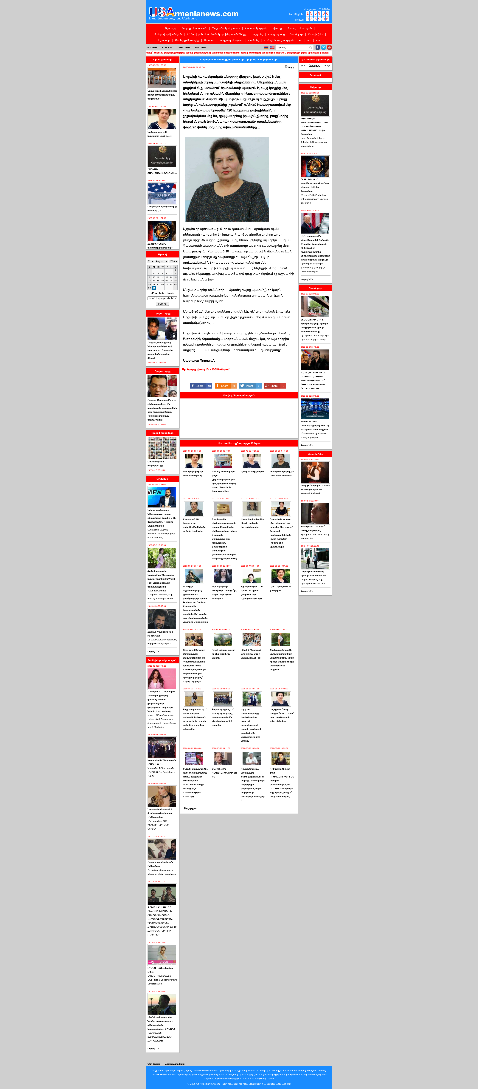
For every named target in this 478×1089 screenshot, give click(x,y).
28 (171, 284)
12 (162, 277)
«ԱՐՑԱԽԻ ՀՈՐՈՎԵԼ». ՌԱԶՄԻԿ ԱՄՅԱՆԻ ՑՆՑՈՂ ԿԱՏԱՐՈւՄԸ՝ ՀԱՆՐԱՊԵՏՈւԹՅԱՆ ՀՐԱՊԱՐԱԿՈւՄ (313, 380)
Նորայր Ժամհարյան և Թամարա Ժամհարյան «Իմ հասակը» (160, 813)
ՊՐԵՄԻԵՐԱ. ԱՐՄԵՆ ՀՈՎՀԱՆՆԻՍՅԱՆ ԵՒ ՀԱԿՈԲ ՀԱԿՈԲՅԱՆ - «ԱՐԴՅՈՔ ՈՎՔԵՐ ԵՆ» (160, 913)
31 (154, 287)
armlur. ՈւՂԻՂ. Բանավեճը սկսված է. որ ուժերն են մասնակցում (315, 425)
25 (158, 284)
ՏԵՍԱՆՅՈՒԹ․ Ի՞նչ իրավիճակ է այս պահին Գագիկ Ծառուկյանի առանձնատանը (314, 325)
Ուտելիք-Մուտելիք (187, 40)
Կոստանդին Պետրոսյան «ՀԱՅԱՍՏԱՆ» (162, 762)
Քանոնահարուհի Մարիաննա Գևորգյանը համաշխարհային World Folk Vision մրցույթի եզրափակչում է (161, 579)
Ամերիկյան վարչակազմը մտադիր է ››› (162, 208)
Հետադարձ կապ (174, 1063)
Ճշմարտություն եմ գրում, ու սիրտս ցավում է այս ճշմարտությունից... (253, 592)
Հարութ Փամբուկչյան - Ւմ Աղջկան (161, 633)
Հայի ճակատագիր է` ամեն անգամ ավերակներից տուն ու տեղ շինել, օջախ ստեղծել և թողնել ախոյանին (195, 719)
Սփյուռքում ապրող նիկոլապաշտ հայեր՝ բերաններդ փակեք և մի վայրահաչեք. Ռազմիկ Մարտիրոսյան (162, 518)
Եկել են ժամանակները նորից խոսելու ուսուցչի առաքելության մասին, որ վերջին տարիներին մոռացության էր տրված (251, 725)
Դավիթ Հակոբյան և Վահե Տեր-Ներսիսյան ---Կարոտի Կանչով (315, 489)
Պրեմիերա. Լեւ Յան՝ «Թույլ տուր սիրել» (313, 528)
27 (166, 284)
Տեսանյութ (296, 34)
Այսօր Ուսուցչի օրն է (252, 471)
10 (154, 277)
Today (162, 293)
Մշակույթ (164, 40)
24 (154, 284)
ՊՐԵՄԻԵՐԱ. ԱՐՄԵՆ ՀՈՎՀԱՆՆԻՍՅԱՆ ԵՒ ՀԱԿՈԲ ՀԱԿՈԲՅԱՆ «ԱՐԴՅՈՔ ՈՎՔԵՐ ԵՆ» (162, 928)
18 (158, 280)
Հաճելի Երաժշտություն (279, 40)
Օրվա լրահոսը (162, 59)
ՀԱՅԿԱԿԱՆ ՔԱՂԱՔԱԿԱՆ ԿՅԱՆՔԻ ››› (162, 171)
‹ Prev (154, 293)
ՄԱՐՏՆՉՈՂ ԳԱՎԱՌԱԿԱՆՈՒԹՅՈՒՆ (224, 772)
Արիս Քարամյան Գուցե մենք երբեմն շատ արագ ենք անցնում (314, 142)
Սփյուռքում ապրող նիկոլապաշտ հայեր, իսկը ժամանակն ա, (161, 533)
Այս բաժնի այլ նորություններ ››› (239, 443)
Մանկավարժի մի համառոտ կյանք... (194, 473)
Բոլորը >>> (154, 651)
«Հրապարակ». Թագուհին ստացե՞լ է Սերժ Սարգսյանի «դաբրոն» (224, 592)
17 (154, 280)
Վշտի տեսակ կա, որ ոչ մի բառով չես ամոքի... (223, 653)
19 (162, 280)
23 (149, 284)
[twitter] (323, 47)
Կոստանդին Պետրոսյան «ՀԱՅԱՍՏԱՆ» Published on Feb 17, (162, 772)
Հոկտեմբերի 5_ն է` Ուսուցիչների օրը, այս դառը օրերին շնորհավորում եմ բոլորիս (223, 717)
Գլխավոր (170, 28)
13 (167, 277)
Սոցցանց (257, 34)
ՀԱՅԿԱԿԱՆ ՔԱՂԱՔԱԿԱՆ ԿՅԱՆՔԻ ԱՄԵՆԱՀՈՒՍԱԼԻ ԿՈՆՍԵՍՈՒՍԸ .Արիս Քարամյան (314, 126)
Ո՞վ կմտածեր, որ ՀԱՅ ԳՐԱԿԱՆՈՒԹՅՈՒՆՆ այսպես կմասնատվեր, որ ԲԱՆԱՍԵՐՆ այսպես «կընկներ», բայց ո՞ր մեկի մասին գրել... (282, 782)
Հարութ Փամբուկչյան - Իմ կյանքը (161, 864)
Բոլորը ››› (190, 808)
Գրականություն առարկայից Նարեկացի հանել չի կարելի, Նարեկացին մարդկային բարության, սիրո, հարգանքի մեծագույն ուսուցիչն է (253, 784)
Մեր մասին (154, 1063)
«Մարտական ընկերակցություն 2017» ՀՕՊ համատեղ (160, 1036)
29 (175, 284)
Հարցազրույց (276, 34)
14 (171, 277)
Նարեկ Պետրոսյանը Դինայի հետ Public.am (313, 573)
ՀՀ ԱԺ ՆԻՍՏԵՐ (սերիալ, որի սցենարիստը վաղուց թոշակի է (314, 199)
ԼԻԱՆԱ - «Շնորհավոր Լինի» (160, 970)
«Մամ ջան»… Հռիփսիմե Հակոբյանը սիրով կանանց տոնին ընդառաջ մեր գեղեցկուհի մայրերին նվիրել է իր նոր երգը (162, 701)
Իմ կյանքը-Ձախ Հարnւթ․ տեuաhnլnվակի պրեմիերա (162, 872)
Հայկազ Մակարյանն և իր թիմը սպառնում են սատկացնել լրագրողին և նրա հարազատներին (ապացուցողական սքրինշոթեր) (162, 410)
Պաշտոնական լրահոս (226, 28)
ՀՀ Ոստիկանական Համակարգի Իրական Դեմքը (216, 34)
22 (175, 280)
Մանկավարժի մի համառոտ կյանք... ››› (160, 134)
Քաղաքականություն (194, 28)
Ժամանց (253, 40)
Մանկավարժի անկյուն (168, 34)
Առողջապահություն (230, 40)
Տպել (291, 67)
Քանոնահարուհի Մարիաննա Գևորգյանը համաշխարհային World (160, 594)
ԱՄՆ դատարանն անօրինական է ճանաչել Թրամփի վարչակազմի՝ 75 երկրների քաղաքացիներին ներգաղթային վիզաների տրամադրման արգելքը (315, 248)
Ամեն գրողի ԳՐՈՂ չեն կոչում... (280, 588)
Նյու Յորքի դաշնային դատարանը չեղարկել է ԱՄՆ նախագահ (313, 267)
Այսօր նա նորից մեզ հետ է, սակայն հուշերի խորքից (252, 523)
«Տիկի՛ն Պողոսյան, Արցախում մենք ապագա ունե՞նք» (251, 653)
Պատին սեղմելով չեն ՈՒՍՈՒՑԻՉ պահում (282, 473)
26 (162, 284)
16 (149, 280)
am (300, 40)
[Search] (311, 48)
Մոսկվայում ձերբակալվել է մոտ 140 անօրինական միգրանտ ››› (162, 94)
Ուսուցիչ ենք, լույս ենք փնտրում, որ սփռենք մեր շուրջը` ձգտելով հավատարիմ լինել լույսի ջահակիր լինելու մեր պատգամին (281, 533)
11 (158, 277)
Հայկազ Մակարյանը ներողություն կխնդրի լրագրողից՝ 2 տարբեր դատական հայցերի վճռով (160, 350)
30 (149, 287)
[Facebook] (318, 47)
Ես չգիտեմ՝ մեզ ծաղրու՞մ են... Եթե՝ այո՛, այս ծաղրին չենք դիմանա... (282, 715)
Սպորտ (208, 40)
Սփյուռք (276, 28)
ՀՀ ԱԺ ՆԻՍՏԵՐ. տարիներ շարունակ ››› (160, 245)
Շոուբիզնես (315, 34)
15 (175, 277)
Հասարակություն (255, 28)
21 (171, 280)
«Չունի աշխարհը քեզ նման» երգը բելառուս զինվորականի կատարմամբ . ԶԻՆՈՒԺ (161, 1023)
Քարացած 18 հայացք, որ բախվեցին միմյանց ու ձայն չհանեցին (194, 525)
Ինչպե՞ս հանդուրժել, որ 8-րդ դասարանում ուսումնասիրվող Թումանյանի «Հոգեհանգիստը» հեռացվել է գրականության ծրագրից (195, 782)
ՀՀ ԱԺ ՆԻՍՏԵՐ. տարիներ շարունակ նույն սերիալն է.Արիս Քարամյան (315, 185)
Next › (170, 293)
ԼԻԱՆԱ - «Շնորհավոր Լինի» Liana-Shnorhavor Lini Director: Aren (162, 979)
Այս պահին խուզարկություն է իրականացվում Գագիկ (315, 337)
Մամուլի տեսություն (299, 28)
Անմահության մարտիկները (156, 463)
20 (166, 280)
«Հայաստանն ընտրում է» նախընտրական (314, 435)
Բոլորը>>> (307, 279)
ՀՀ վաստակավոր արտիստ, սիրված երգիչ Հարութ (162, 641)
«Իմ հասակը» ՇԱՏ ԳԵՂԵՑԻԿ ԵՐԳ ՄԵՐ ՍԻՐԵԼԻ (158, 825)
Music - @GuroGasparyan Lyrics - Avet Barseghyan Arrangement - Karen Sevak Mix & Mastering (162, 721)
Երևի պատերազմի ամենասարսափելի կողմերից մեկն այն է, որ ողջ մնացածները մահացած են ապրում (282, 659)
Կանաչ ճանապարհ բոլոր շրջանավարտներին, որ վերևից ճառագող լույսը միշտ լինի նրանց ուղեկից (224, 481)
